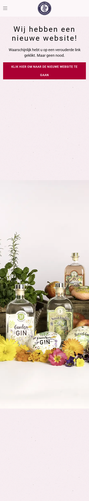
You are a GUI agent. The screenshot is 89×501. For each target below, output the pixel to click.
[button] (5, 8)
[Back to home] (44, 8)
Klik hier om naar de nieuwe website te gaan (44, 71)
